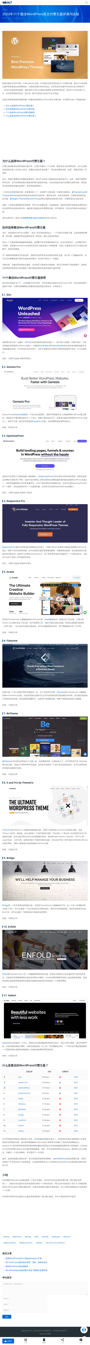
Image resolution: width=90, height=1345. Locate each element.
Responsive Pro (9, 547)
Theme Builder (57, 345)
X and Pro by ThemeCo (56, 1243)
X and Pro (6, 830)
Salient (5, 1043)
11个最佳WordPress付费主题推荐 (20, 112)
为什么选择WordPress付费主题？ (20, 105)
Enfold (5, 974)
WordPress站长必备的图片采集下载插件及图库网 (26, 1270)
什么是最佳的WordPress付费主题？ (21, 115)
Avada (47, 619)
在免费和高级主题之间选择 (32, 218)
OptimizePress (46, 476)
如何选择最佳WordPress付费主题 (20, 109)
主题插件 (5, 10)
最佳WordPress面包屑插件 (17, 1266)
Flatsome (61, 692)
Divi (19, 1077)
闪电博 (48, 1334)
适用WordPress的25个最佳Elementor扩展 (24, 1258)
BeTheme (6, 761)
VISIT (76, 1077)
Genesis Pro (23, 1082)
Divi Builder (44, 345)
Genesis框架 (20, 414)
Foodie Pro (37, 421)
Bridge (5, 905)
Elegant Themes (19, 198)
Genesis (67, 1237)
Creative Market (9, 195)
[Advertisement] (45, 136)
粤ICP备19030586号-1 (60, 1331)
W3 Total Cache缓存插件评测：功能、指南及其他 (26, 1262)
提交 (6, 1317)
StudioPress (33, 198)
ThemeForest (79, 192)
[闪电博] (7, 2)
